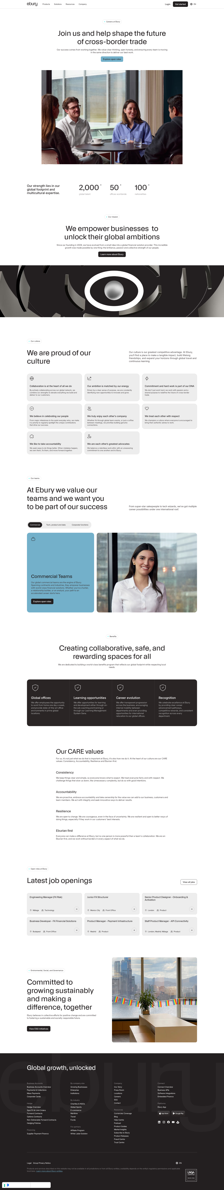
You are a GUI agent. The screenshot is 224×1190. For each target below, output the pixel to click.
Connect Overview (165, 1087)
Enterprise (75, 1090)
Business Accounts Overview (39, 1087)
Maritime (74, 1113)
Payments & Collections (36, 1090)
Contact (117, 1103)
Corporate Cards (34, 1096)
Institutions (75, 1093)
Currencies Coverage (123, 1113)
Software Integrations (166, 1093)
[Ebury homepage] (32, 4)
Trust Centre (119, 1142)
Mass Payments (33, 1093)
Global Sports (76, 1107)
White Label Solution (79, 1133)
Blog (116, 1116)
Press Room (119, 1090)
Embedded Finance (166, 1096)
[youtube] (173, 1122)
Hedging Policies (34, 1123)
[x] (168, 1122)
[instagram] (163, 1122)
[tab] (35, 525)
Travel (73, 1116)
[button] (46, 4)
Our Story (118, 1087)
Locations (118, 1093)
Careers (117, 1096)
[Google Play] (178, 1114)
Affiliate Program (77, 1130)
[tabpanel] (112, 572)
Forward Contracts (34, 1113)
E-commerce (76, 1110)
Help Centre (119, 1120)
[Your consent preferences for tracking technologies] (4, 1185)
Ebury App (162, 1107)
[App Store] (164, 1114)
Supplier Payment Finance (38, 1133)
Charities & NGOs (78, 1104)
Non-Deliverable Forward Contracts (41, 1120)
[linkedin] (159, 1122)
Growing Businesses (79, 1087)
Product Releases (121, 1136)
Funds (73, 1120)
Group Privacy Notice (42, 1163)
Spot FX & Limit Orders (36, 1110)
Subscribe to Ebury (122, 1133)
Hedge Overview (34, 1107)
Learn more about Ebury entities (49, 1171)
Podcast (117, 1123)
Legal (29, 1163)
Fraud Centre (119, 1139)
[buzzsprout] (177, 1122)
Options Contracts (34, 1116)
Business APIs (163, 1090)
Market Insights (120, 1129)
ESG (116, 1100)
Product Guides (120, 1126)
